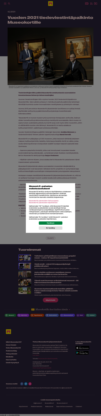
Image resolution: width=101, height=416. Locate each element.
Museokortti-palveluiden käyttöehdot (43, 202)
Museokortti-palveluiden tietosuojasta (43, 201)
